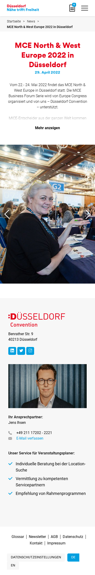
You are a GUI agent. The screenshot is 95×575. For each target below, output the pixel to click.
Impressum (56, 543)
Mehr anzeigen (47, 128)
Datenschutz (73, 536)
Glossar (18, 536)
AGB (54, 536)
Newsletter (37, 536)
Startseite (14, 21)
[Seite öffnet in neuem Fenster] (12, 351)
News (31, 21)
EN (13, 565)
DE (73, 557)
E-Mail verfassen (29, 438)
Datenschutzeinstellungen (36, 557)
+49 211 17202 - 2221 (34, 433)
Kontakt (36, 543)
